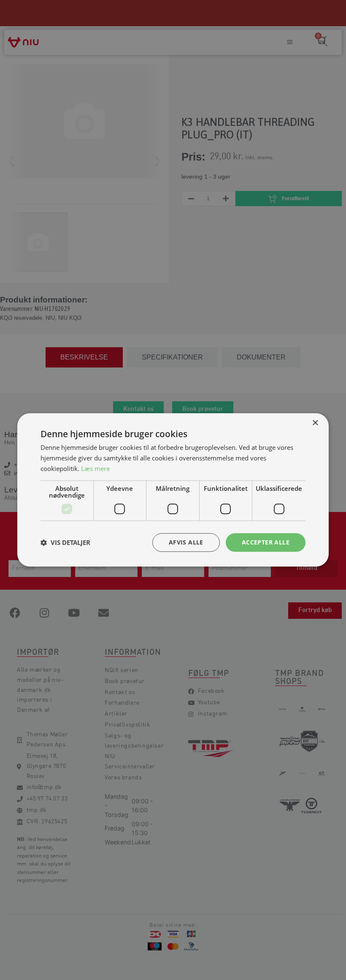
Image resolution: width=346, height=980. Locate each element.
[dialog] (173, 490)
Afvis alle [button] (186, 542)
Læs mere (95, 468)
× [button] (315, 423)
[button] (65, 542)
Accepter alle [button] (265, 542)
